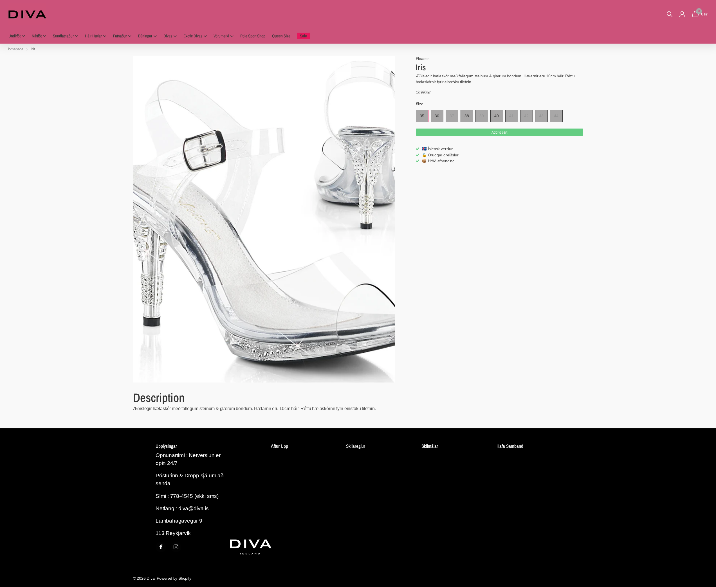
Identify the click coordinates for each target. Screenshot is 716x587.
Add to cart (499, 132)
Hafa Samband (510, 446)
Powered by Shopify (174, 578)
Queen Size (281, 36)
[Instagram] (176, 547)
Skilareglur (355, 446)
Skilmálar (429, 446)
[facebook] (161, 547)
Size (419, 104)
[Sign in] (682, 14)
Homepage (15, 49)
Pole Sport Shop (252, 36)
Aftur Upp (279, 446)
